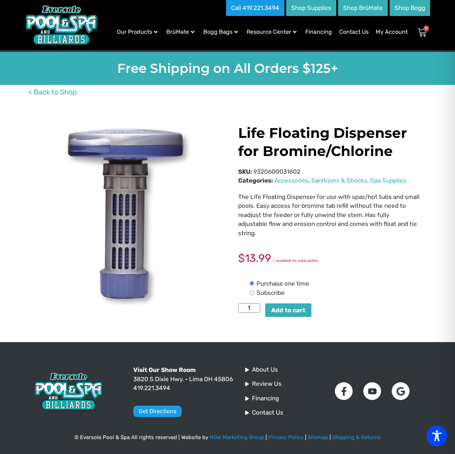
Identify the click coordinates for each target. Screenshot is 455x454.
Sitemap (318, 437)
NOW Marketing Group (237, 437)
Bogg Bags (217, 31)
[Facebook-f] (344, 391)
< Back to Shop (52, 92)
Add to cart (288, 310)
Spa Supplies (388, 180)
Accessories (291, 180)
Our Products (134, 31)
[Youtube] (372, 391)
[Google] (401, 391)
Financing (318, 31)
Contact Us (354, 31)
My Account (392, 31)
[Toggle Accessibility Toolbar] (437, 436)
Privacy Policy (286, 437)
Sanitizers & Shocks (339, 180)
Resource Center (269, 31)
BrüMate (177, 31)
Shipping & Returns (356, 437)
